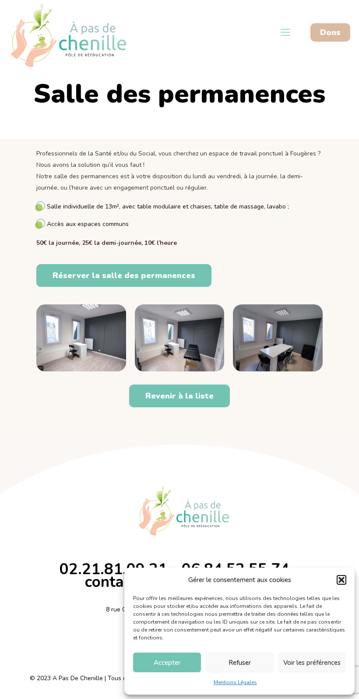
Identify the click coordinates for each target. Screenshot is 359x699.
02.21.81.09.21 (113, 569)
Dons (330, 32)
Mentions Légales (235, 682)
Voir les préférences (312, 662)
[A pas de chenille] (63, 32)
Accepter (167, 662)
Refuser (240, 662)
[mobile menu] (285, 32)
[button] (341, 579)
